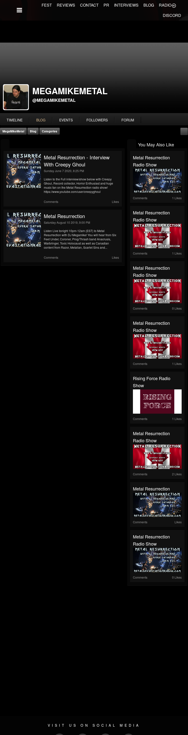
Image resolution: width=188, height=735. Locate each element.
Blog (33, 131)
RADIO (165, 5)
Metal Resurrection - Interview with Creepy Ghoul (76, 161)
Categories (49, 131)
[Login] (173, 5)
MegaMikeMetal (13, 131)
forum (127, 119)
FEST (47, 5)
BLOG (148, 5)
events (66, 119)
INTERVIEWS (126, 5)
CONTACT (89, 5)
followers (97, 119)
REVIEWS (66, 5)
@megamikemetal (54, 100)
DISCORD (172, 15)
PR (106, 5)
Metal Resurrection (64, 216)
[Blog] (5, 144)
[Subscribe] (184, 131)
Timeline (15, 119)
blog (41, 119)
